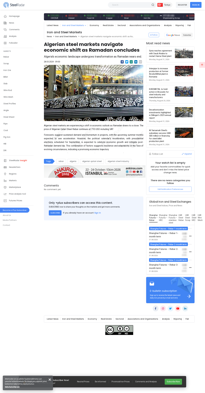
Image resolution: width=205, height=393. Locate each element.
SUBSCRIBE (55, 213)
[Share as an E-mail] (140, 62)
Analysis (168, 25)
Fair (189, 25)
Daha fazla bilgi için (12, 387)
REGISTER (182, 4)
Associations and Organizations (145, 25)
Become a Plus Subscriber (15, 210)
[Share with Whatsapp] (131, 62)
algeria (73, 161)
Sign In (97, 212)
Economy (94, 25)
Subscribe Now (173, 381)
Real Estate (108, 25)
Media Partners (10, 220)
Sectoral (122, 25)
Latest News (52, 25)
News (49, 36)
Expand (188, 153)
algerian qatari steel (92, 161)
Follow (155, 35)
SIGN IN (195, 4)
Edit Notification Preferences (170, 189)
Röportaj (180, 25)
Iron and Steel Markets (73, 25)
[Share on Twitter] (126, 62)
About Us (7, 215)
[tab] (153, 217)
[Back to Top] (202, 65)
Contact (6, 225)
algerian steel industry (118, 161)
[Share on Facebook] (122, 62)
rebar (61, 161)
